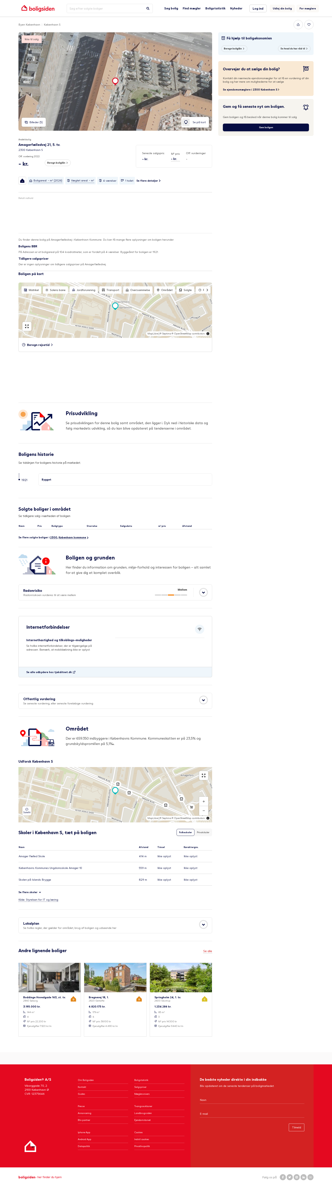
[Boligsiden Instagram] (297, 1177)
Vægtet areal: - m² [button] (82, 180)
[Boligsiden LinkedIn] (303, 1177)
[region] (115, 310)
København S (52, 24)
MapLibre (153, 333)
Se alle (207, 951)
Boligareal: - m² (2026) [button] (47, 180)
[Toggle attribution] (208, 333)
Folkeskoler (185, 832)
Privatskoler (203, 832)
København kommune (72, 537)
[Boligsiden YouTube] (310, 1177)
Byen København (29, 24)
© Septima (165, 333)
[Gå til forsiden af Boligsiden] (38, 8)
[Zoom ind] (203, 801)
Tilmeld (296, 1127)
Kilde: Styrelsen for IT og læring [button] (38, 899)
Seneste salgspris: (153, 153)
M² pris (175, 153)
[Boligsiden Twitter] (290, 1177)
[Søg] (148, 8)
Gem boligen (266, 127)
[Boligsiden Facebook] (283, 1177)
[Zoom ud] (203, 810)
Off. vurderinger (196, 153)
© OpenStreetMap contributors (188, 333)
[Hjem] (30, 1146)
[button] (175, 156)
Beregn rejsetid (38, 345)
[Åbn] (203, 592)
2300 (53, 537)
